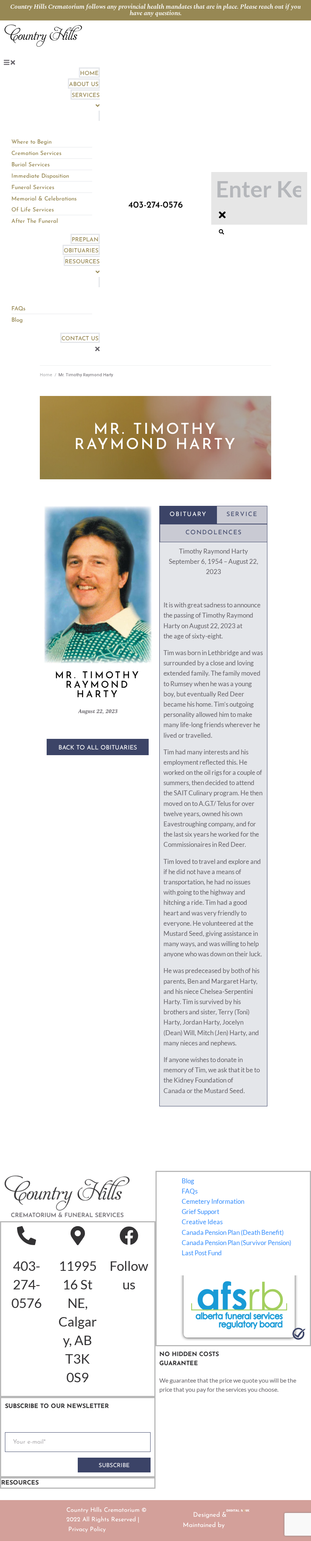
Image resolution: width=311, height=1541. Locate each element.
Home (46, 374)
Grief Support (200, 1212)
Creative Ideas (202, 1222)
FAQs (190, 1191)
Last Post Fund (202, 1253)
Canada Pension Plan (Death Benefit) (233, 1232)
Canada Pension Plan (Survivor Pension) (236, 1243)
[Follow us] (128, 1235)
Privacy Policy (87, 1530)
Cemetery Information (213, 1201)
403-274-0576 (26, 1284)
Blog (188, 1181)
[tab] (188, 515)
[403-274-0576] (26, 1235)
